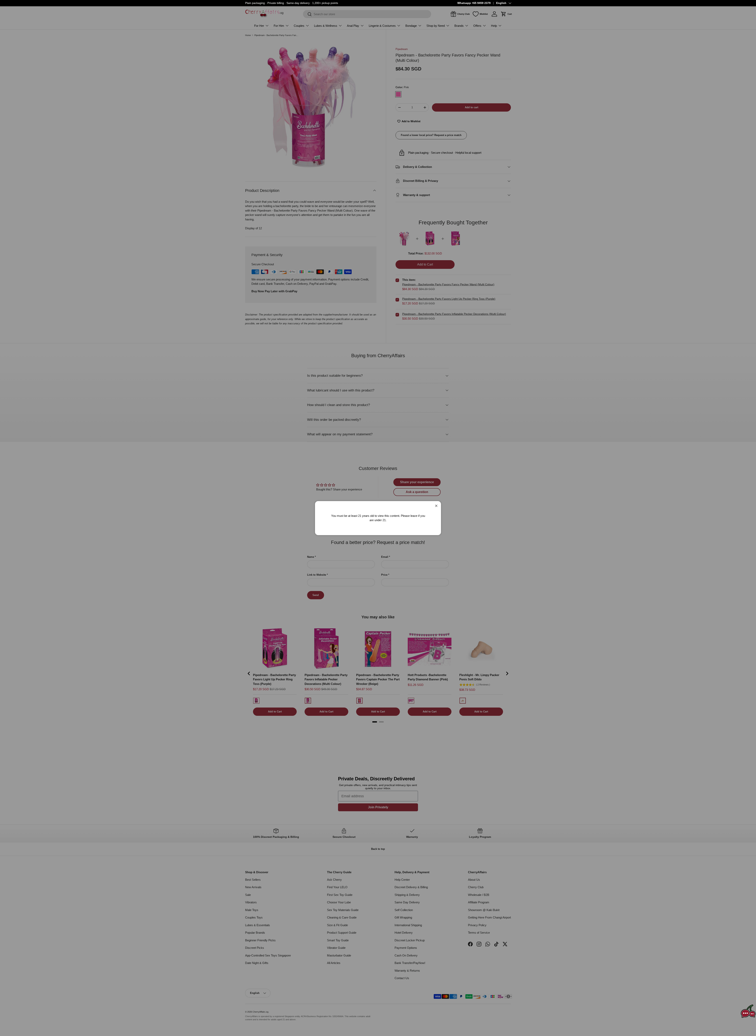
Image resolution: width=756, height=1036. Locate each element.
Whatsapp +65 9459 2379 (474, 3)
